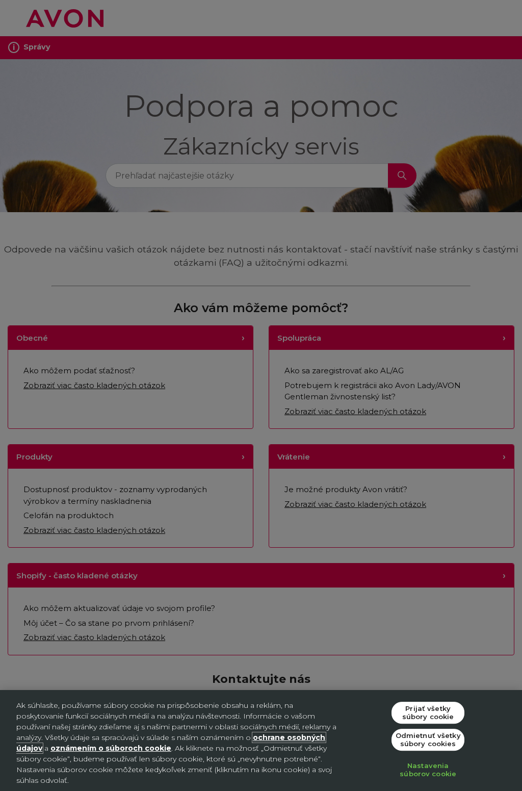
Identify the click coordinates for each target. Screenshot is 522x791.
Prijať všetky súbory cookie (428, 712)
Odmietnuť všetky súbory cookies (428, 739)
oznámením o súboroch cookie (110, 748)
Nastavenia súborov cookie (428, 770)
